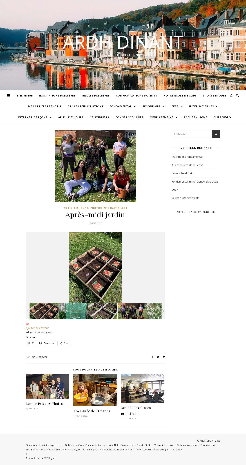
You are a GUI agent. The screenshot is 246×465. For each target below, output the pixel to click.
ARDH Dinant (39, 357)
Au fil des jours (70, 117)
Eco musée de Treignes (91, 411)
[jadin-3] (44, 311)
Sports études (214, 95)
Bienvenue (25, 95)
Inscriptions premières (57, 95)
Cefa (174, 106)
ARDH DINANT (123, 42)
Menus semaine (161, 117)
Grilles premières (95, 95)
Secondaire (152, 106)
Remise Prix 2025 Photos (44, 403)
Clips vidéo (222, 117)
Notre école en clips (180, 95)
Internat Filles (201, 106)
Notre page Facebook (196, 212)
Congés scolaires (129, 117)
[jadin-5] (132, 311)
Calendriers (99, 117)
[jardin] (161, 311)
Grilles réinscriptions (85, 106)
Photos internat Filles (108, 208)
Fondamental (121, 106)
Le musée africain (182, 173)
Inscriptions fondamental (187, 156)
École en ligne (195, 117)
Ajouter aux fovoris (37, 328)
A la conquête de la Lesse (187, 165)
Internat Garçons (32, 117)
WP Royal (49, 458)
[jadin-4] (73, 311)
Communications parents (136, 95)
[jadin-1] (102, 311)
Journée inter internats (186, 198)
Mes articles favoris (44, 106)
